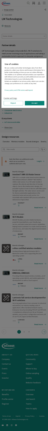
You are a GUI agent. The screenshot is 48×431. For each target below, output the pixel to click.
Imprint (30, 90)
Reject (13, 103)
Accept (35, 103)
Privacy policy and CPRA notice (15, 90)
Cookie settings (10, 98)
